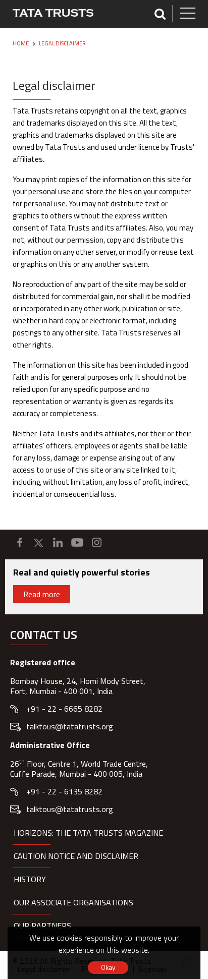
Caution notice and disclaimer (76, 856)
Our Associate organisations (73, 902)
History (30, 879)
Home (21, 43)
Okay (108, 967)
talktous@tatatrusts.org (69, 726)
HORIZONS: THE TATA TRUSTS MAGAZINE (88, 833)
